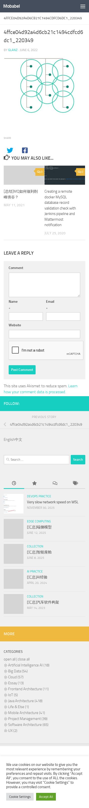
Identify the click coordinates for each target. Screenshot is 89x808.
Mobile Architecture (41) (26, 713)
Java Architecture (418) (25, 701)
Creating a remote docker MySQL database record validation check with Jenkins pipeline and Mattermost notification (60, 208)
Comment (16, 268)
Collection (35, 546)
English (9, 439)
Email (50, 301)
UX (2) (12, 730)
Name (13, 301)
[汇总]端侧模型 (39, 527)
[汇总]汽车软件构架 (43, 602)
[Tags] (75, 483)
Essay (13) (16, 683)
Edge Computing (39, 521)
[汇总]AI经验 (37, 577)
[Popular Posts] (34, 483)
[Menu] (83, 6)
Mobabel (11, 6)
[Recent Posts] (14, 483)
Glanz (13, 50)
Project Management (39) (27, 719)
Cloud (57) (15, 677)
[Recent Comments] (54, 483)
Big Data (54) (18, 671)
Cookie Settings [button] (20, 797)
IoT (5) (13, 695)
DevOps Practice (39, 496)
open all (10, 659)
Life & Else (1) (18, 707)
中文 (18, 439)
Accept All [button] (46, 797)
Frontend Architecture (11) (28, 689)
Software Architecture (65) (28, 724)
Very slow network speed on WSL (52, 502)
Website (15, 325)
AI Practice (35, 571)
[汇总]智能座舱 (39, 552)
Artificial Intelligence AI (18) (28, 665)
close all (24, 659)
